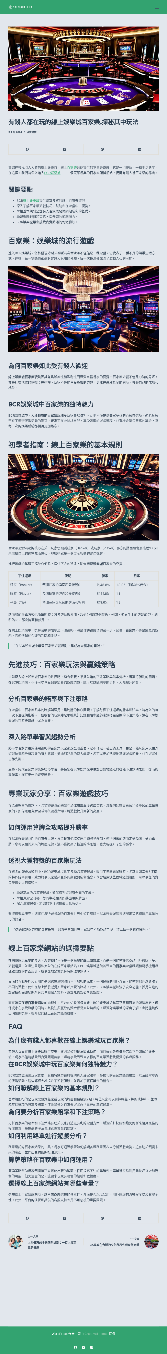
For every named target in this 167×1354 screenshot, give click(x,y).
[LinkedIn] (140, 149)
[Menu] (157, 7)
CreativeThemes (96, 1334)
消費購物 (31, 132)
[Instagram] (91, 1347)
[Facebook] (27, 149)
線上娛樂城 (31, 201)
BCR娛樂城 (52, 173)
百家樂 (72, 167)
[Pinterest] (102, 149)
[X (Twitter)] (65, 149)
